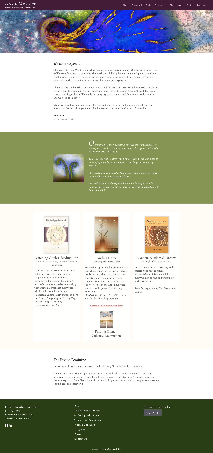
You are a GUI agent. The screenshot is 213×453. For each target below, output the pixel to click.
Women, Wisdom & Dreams (156, 257)
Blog (172, 5)
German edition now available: (106, 306)
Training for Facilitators (87, 420)
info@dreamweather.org (18, 418)
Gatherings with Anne (86, 415)
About (125, 5)
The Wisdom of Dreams (87, 411)
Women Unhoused (84, 425)
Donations (201, 5)
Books (148, 5)
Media (180, 5)
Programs (159, 5)
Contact (190, 5)
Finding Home (106, 258)
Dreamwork (137, 5)
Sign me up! (152, 412)
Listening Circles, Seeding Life (56, 257)
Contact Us (80, 439)
